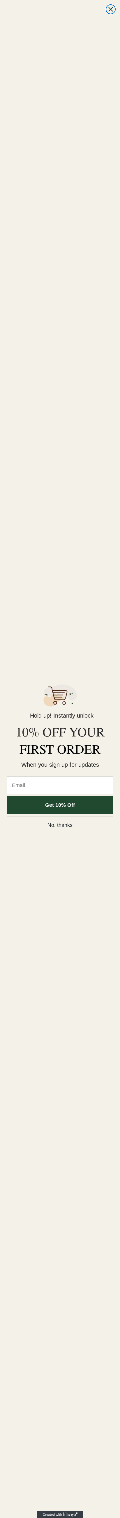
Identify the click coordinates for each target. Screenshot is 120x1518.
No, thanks (60, 825)
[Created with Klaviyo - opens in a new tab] (60, 1514)
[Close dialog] (110, 9)
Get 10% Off (60, 805)
